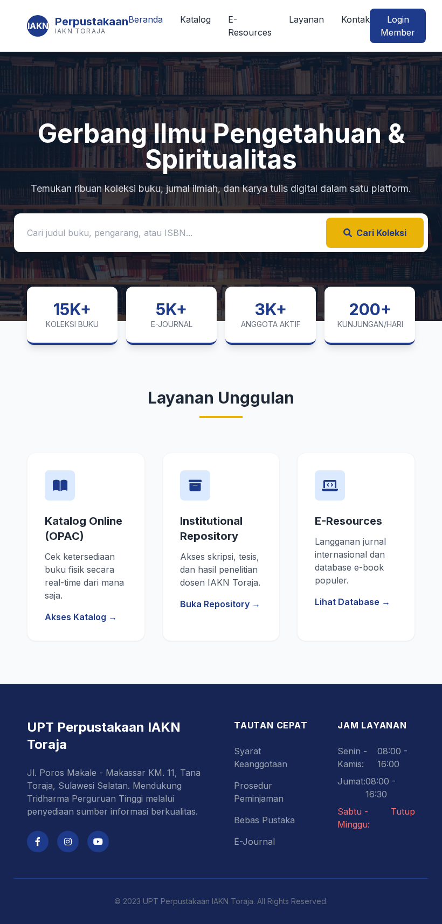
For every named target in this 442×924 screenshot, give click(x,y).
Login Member (398, 26)
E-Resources (250, 26)
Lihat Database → (352, 601)
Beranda (145, 19)
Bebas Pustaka (264, 820)
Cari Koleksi (381, 232)
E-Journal (254, 841)
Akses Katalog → (81, 617)
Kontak (355, 19)
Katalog (195, 19)
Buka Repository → (220, 604)
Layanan (306, 19)
